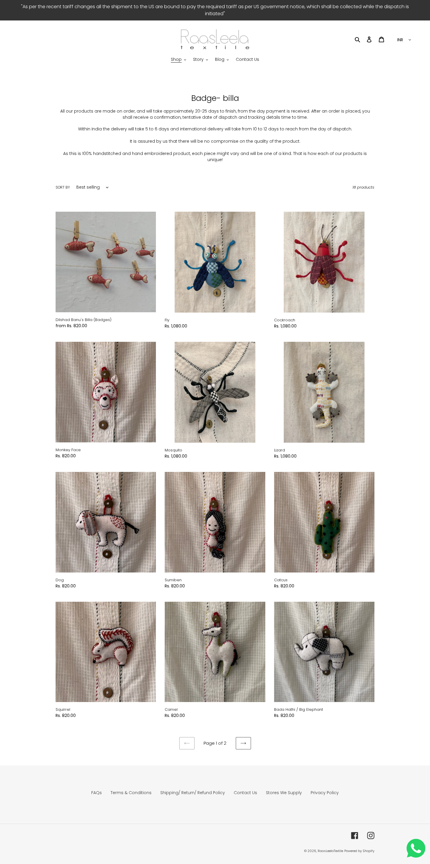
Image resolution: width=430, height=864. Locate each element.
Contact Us (245, 793)
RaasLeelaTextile (330, 851)
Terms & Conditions (131, 793)
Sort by (63, 187)
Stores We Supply (284, 793)
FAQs (96, 793)
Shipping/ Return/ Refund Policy (192, 793)
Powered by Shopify (359, 851)
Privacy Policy (325, 793)
